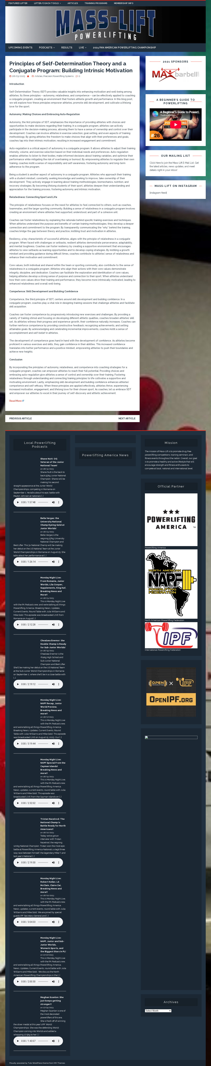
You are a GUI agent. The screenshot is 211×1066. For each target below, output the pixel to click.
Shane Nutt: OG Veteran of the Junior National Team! (52, 462)
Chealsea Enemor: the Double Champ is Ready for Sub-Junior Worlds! (53, 644)
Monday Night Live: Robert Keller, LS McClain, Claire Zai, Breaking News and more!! (51, 885)
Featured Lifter (18, 3)
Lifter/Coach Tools (46, 3)
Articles (73, 3)
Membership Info (124, 3)
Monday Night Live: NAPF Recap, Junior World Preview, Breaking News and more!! (51, 707)
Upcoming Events (20, 47)
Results (66, 47)
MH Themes (59, 1063)
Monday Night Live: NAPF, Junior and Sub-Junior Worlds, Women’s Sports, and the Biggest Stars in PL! (53, 945)
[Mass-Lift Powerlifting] (105, 41)
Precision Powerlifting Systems (58, 76)
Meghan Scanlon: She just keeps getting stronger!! (52, 1000)
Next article (127, 418)
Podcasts (45, 47)
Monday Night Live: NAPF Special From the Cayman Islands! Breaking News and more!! (52, 766)
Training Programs (96, 3)
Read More (15, 401)
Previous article (20, 418)
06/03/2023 (18, 76)
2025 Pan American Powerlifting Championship (124, 47)
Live (81, 47)
